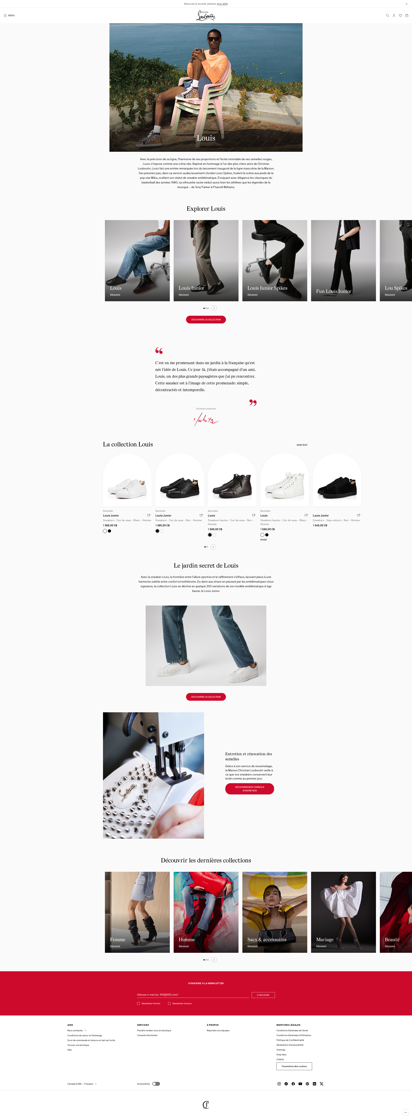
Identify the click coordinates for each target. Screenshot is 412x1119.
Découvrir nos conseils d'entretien (249, 789)
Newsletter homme (182, 1003)
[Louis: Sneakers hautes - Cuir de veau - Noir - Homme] (232, 480)
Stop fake (281, 1054)
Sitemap (280, 1049)
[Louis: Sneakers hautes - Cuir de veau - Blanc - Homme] (284, 480)
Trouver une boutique (78, 1045)
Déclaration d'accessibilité (289, 1045)
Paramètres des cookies (294, 1066)
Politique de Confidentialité (290, 1040)
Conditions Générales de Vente (292, 1030)
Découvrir (115, 294)
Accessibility (143, 1084)
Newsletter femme (151, 1003)
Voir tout (302, 445)
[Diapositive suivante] (214, 308)
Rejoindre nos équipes (218, 1030)
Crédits (280, 1059)
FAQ (69, 1050)
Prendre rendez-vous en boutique (154, 1030)
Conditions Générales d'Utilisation (293, 1035)
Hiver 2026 (222, 4)
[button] (405, 1112)
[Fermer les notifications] (406, 4)
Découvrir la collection (206, 319)
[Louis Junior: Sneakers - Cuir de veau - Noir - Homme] (179, 480)
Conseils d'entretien (147, 1035)
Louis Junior (111, 515)
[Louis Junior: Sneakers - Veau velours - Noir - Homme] (337, 480)
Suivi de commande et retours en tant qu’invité (91, 1040)
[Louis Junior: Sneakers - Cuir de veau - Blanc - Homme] (127, 480)
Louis (211, 515)
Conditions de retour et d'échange (84, 1035)
